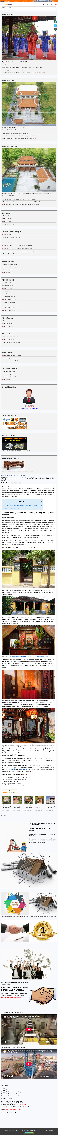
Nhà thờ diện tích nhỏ (8, 285)
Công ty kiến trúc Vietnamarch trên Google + (12, 1091)
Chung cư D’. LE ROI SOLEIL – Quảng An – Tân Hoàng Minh (17, 245)
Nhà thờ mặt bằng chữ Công (10, 307)
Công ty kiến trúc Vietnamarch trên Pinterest (11, 1095)
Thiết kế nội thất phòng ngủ (9, 267)
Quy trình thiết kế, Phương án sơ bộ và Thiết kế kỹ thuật (42, 916)
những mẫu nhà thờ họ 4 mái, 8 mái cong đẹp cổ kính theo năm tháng (29, 656)
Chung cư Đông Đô (7, 234)
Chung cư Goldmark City (9, 253)
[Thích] (10, 482)
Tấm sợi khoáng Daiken (8, 379)
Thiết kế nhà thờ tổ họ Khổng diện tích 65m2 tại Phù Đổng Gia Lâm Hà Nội (21, 204)
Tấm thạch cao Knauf (8, 326)
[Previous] (2, 804)
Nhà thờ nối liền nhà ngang (9, 302)
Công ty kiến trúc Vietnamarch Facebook (11, 1088)
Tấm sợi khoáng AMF (8, 374)
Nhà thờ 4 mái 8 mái (8, 282)
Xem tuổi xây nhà (7, 218)
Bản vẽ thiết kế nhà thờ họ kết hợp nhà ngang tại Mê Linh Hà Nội (18, 138)
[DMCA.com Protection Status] (29, 1133)
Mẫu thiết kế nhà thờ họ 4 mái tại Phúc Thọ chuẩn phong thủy (18, 135)
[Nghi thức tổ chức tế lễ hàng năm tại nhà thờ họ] (29, 38)
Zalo (55, 25)
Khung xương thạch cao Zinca (10, 358)
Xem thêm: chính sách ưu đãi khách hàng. (11, 997)
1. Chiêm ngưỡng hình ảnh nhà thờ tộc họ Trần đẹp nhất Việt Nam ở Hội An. (23, 505)
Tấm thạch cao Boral (8, 320)
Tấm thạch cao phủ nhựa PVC (10, 345)
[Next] (54, 804)
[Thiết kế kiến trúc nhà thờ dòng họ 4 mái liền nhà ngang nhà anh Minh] (29, 104)
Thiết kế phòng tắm (7, 272)
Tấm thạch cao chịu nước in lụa (10, 336)
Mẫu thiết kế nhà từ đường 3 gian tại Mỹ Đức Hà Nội (15, 133)
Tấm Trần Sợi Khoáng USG (9, 376)
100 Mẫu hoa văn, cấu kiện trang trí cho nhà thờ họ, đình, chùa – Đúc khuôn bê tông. (23, 72)
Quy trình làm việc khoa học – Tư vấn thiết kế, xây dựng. (14, 916)
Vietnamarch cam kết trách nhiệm (9, 944)
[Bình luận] (14, 482)
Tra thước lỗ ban (7, 215)
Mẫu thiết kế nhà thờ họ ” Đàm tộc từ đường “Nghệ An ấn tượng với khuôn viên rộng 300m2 (26, 193)
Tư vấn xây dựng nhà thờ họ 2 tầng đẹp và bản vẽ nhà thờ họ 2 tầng (19, 199)
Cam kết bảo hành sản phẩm (36, 944)
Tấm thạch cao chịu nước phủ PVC (11, 339)
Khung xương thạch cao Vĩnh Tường (12, 355)
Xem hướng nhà (7, 221)
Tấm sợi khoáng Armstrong (9, 371)
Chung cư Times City (8, 240)
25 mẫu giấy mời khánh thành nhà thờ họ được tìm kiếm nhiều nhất (19, 70)
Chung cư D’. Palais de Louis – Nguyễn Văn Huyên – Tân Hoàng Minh (20, 251)
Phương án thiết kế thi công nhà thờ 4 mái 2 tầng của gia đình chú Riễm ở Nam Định (23, 201)
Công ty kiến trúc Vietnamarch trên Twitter (11, 1090)
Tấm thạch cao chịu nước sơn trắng (11, 342)
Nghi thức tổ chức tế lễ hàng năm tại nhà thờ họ (15, 61)
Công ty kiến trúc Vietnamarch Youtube (10, 1093)
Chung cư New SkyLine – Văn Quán (11, 237)
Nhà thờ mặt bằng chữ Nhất (9, 296)
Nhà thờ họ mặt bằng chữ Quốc (10, 305)
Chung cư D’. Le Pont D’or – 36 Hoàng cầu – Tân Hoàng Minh (18, 248)
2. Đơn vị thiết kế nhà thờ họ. (12, 508)
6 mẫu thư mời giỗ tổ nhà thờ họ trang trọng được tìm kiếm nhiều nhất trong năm (22, 67)
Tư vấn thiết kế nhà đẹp (8, 224)
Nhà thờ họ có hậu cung (9, 293)
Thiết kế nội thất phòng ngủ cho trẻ (11, 269)
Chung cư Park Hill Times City (10, 242)
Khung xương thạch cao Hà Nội (10, 360)
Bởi (2, 482)
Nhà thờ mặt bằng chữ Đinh (9, 310)
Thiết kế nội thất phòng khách (10, 264)
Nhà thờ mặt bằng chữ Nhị (9, 299)
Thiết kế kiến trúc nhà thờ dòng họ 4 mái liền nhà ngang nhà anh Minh (20, 127)
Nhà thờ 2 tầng (6, 291)
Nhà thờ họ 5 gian (7, 288)
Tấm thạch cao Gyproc (8, 323)
